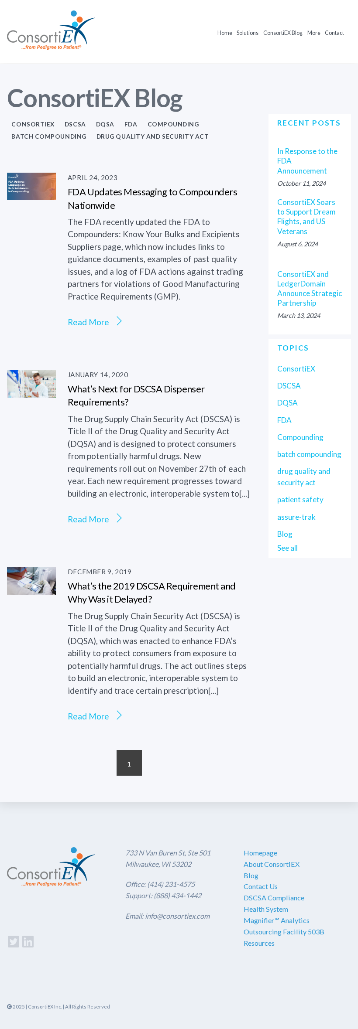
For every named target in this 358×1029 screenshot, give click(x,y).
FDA (131, 124)
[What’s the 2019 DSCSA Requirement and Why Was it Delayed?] (31, 588)
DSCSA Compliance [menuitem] (274, 897)
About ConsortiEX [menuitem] (271, 864)
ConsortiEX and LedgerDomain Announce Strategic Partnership (309, 288)
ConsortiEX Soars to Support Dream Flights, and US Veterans (306, 217)
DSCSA (75, 124)
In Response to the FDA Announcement (307, 161)
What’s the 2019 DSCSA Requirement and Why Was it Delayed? (152, 592)
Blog (285, 533)
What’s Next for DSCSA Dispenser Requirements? (136, 395)
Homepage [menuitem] (260, 852)
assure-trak (296, 516)
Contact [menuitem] (334, 33)
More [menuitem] (313, 33)
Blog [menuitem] (251, 875)
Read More (88, 322)
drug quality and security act (152, 136)
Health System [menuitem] (266, 909)
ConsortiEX (32, 124)
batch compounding (48, 136)
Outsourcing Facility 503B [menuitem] (284, 931)
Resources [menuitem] (259, 943)
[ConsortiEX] (51, 44)
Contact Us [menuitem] (261, 886)
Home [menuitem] (224, 33)
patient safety (300, 499)
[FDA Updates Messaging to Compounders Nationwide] (31, 193)
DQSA (105, 124)
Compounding (173, 124)
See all (287, 547)
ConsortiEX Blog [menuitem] (283, 33)
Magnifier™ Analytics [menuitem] (277, 920)
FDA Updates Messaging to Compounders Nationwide (152, 198)
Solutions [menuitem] (247, 33)
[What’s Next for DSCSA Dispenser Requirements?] (31, 391)
